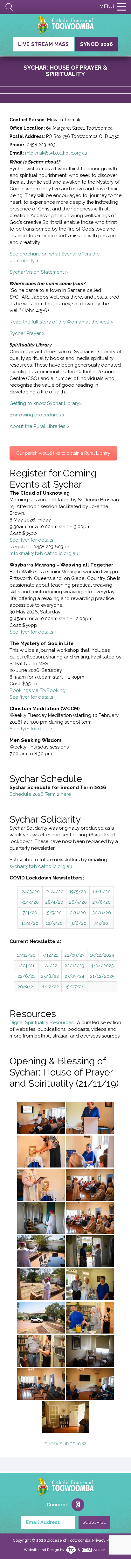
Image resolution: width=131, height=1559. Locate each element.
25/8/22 (50, 976)
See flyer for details (31, 540)
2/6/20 (78, 912)
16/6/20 (102, 891)
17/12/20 (26, 955)
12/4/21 (26, 965)
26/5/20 (78, 902)
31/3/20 (30, 902)
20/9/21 (26, 986)
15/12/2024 (102, 955)
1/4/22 (50, 965)
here (66, 794)
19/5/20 (77, 891)
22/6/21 (26, 976)
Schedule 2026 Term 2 (35, 794)
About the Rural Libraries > (39, 426)
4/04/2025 (102, 965)
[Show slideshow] (66, 1443)
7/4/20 (30, 912)
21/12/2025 (102, 976)
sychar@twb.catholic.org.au (41, 866)
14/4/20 (29, 923)
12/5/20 (54, 923)
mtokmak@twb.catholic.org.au (56, 153)
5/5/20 (54, 912)
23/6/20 (101, 902)
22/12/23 (74, 965)
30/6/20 (101, 912)
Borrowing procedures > (37, 415)
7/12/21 (50, 955)
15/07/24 (74, 986)
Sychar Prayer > (27, 333)
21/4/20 (55, 891)
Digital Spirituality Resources (42, 1022)
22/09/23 (74, 955)
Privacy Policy (104, 1540)
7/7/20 (101, 923)
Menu (106, 7)
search (9, 7)
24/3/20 (31, 891)
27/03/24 (74, 976)
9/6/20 (78, 923)
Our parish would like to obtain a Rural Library (63, 453)
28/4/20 (54, 902)
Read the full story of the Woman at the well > (61, 322)
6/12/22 (50, 986)
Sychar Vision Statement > (39, 272)
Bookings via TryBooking (38, 690)
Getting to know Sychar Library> (46, 403)
